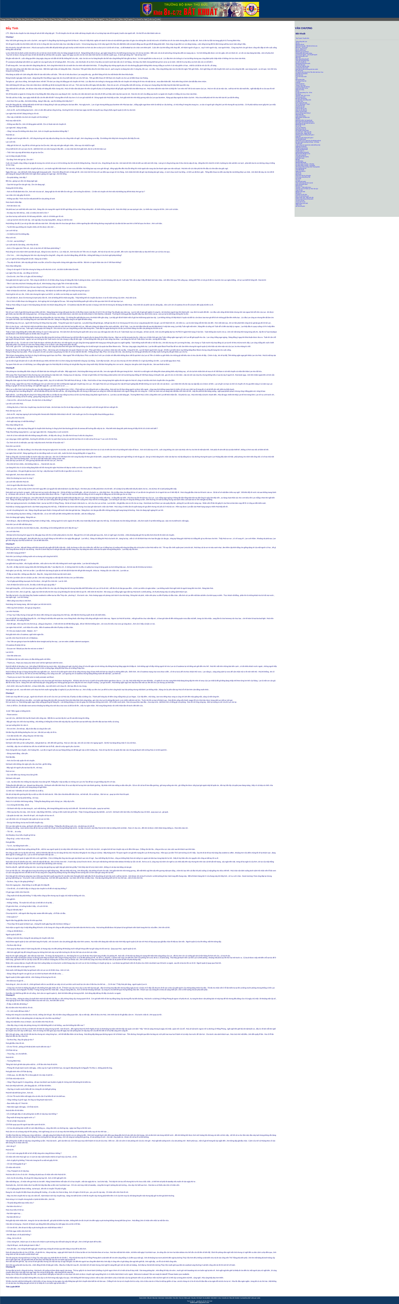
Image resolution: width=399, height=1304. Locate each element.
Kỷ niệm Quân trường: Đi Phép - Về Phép (307, 142)
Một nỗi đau (299, 186)
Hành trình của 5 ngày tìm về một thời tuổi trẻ (308, 140)
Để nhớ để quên (300, 206)
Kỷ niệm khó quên (301, 181)
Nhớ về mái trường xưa (302, 196)
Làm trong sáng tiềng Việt (303, 177)
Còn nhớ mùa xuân (301, 76)
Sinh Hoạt (29, 19)
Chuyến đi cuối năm (301, 194)
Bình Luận (64, 19)
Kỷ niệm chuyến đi (301, 62)
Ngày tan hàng (300, 89)
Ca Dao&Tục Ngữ (140, 19)
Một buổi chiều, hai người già (304, 120)
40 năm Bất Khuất (301, 139)
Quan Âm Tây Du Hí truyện (303, 175)
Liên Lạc (152, 19)
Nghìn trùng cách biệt (302, 203)
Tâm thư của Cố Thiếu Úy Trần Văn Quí (307, 188)
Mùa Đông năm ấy (301, 129)
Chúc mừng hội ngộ (301, 103)
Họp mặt (298, 136)
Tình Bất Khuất (300, 170)
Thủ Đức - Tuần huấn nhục (303, 187)
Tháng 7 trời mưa (300, 85)
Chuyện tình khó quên (302, 68)
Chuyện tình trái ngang (302, 156)
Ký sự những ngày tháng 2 (303, 113)
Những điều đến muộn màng (304, 53)
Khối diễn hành (300, 158)
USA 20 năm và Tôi (301, 108)
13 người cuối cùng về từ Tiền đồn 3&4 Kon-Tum (309, 72)
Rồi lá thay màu (300, 79)
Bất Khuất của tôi (300, 124)
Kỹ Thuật (80, 19)
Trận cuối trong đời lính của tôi (304, 183)
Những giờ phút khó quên (303, 63)
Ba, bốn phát (299, 70)
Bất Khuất (298, 174)
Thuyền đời (299, 143)
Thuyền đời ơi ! (300, 151)
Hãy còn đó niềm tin (301, 110)
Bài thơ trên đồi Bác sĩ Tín (303, 154)
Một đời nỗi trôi (300, 44)
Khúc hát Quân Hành (302, 184)
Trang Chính (5, 19)
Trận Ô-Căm (299, 190)
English (130, 19)
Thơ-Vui (56, 19)
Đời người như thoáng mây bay (304, 121)
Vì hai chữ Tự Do (300, 202)
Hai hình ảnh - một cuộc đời (303, 132)
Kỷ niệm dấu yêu (300, 65)
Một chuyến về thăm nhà (303, 117)
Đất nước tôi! (299, 75)
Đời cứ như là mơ (301, 50)
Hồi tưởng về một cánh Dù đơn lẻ (305, 123)
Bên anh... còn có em (302, 47)
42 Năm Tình (299, 101)
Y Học (106, 19)
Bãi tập (298, 159)
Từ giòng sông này (301, 81)
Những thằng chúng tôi (302, 152)
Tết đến (298, 119)
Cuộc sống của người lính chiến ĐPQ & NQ (308, 145)
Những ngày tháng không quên (304, 199)
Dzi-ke (297, 91)
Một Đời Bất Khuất (301, 162)
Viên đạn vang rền (301, 155)
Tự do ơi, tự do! (300, 200)
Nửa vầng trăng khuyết (302, 59)
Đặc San (21, 19)
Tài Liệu (72, 19)
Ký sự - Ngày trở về (301, 49)
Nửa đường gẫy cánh (302, 56)
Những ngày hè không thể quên (305, 135)
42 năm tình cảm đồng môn (303, 100)
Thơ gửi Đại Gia (300, 105)
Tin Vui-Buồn (89, 19)
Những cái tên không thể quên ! (304, 137)
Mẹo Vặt (123, 19)
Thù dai (298, 180)
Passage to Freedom (301, 73)
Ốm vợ (297, 43)
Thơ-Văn (48, 19)
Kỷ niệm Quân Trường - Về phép (305, 164)
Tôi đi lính (298, 172)
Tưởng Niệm (39, 19)
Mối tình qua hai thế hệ (302, 52)
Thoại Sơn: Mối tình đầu (302, 66)
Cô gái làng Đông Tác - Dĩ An (304, 92)
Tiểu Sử (14, 19)
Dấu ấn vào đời (300, 107)
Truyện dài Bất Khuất (302, 149)
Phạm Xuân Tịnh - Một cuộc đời (304, 197)
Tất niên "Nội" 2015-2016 (303, 95)
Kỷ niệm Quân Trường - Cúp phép (305, 165)
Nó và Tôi (298, 126)
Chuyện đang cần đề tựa (303, 87)
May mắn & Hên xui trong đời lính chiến (307, 69)
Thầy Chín (299, 205)
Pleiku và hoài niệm (301, 111)
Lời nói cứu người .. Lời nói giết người (306, 54)
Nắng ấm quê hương (302, 148)
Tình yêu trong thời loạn (302, 60)
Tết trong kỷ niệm (300, 97)
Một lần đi (298, 193)
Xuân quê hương (300, 116)
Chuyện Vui (114, 19)
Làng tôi (298, 82)
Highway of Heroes (301, 146)
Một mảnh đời (300, 114)
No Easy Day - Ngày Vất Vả (303, 133)
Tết (296, 78)
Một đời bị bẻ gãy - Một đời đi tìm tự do (306, 46)
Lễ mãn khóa (299, 161)
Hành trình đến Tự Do (302, 88)
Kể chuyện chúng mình (302, 130)
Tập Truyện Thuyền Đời (302, 38)
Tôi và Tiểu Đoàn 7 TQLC (303, 104)
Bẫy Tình (298, 57)
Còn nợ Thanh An (301, 127)
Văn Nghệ (99, 19)
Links (158, 19)
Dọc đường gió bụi (301, 168)
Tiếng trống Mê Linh (301, 41)
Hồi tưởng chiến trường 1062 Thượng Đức (308, 167)
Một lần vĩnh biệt (300, 191)
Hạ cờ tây (298, 178)
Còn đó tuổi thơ (300, 84)
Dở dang (298, 94)
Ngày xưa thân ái (300, 171)
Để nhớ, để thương (301, 98)
